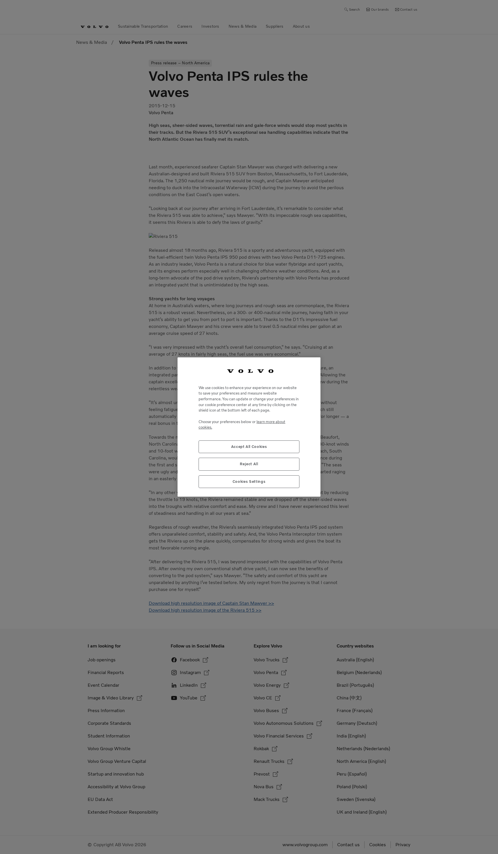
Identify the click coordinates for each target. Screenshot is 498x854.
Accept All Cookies (249, 446)
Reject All (249, 464)
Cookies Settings (249, 481)
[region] (249, 427)
